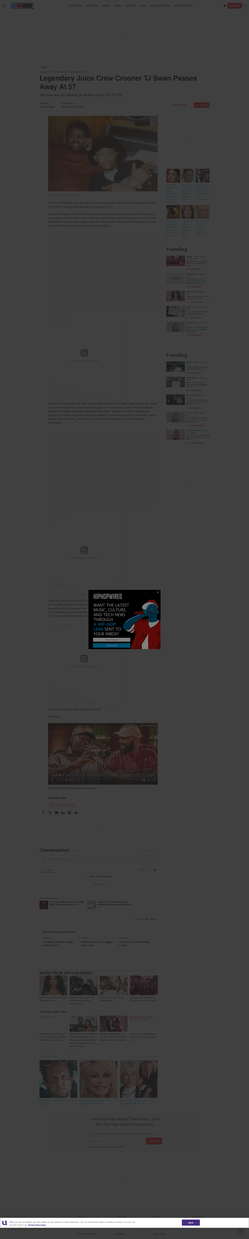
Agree (191, 1222)
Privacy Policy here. (37, 1224)
